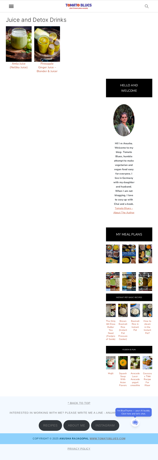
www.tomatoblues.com (107, 438)
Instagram (105, 425)
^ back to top (79, 403)
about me (76, 425)
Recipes (50, 425)
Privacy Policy (79, 448)
